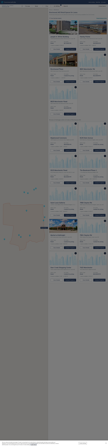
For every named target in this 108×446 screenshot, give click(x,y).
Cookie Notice (33, 444)
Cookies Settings (82, 443)
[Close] (106, 443)
